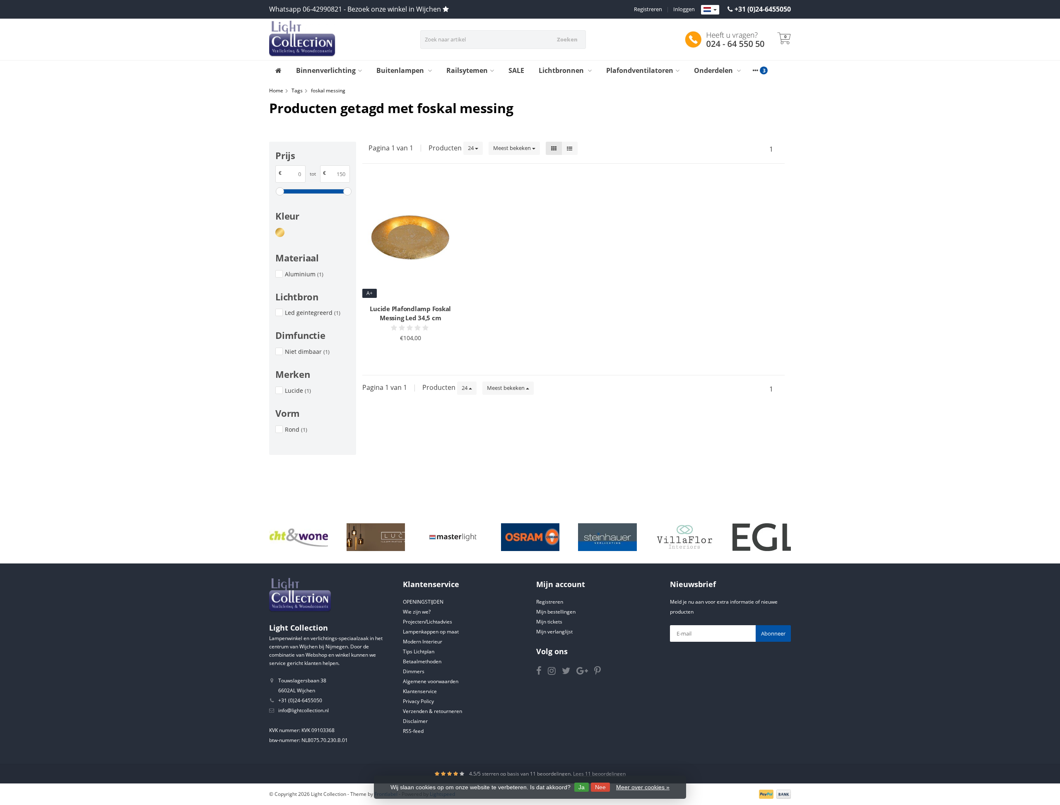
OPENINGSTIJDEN (423, 601)
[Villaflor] (684, 537)
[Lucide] (376, 537)
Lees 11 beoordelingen (599, 773)
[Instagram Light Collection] (555, 672)
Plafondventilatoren (639, 70)
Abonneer (773, 633)
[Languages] (710, 10)
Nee (600, 787)
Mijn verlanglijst (554, 631)
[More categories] (755, 70)
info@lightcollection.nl (303, 710)
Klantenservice (420, 691)
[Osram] (530, 537)
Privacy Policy (418, 701)
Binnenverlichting (326, 70)
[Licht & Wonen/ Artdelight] (299, 537)
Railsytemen (467, 70)
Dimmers (413, 671)
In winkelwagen (406, 354)
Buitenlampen (401, 70)
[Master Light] (453, 537)
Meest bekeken (512, 148)
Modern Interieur (422, 641)
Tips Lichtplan (418, 651)
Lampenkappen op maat (431, 631)
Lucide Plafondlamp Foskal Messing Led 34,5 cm (410, 313)
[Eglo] (761, 537)
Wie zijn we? (417, 611)
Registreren (648, 9)
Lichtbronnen (562, 70)
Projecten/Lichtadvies (427, 621)
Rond (296, 429)
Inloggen (684, 9)
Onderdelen (714, 70)
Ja (581, 787)
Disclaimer (415, 721)
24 (471, 148)
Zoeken (567, 39)
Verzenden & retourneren (432, 711)
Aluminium (304, 274)
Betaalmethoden (422, 661)
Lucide (298, 390)
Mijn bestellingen (556, 611)
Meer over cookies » (643, 787)
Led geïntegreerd (312, 313)
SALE (516, 70)
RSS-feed (413, 731)
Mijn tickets (549, 621)
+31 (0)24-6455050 (763, 9)
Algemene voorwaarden (430, 681)
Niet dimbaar (307, 351)
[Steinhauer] (607, 537)
